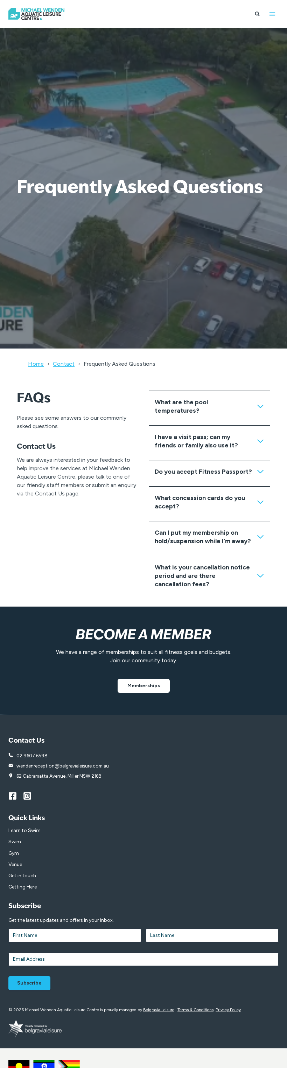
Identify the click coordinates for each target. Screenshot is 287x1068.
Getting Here (22, 887)
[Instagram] (30, 796)
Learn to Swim (24, 830)
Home (36, 363)
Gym (13, 853)
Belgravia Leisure (158, 1009)
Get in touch (22, 876)
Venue (15, 864)
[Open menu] (272, 13)
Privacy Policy (228, 1009)
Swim (14, 842)
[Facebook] (15, 796)
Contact (64, 363)
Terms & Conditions (195, 1009)
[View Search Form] (257, 14)
